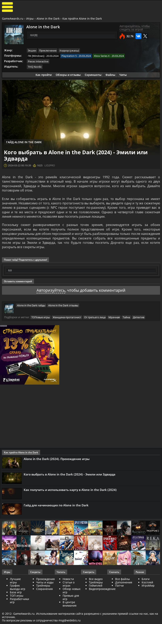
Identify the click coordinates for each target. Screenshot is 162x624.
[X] (145, 36)
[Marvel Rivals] (81, 558)
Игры (30, 18)
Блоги (146, 579)
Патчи (119, 585)
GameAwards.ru (12, 18)
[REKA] (153, 543)
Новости (68, 579)
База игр (16, 592)
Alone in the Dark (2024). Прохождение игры (56, 459)
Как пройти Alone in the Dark (82, 18)
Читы (123, 75)
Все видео (96, 579)
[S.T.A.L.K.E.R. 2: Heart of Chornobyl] (9, 528)
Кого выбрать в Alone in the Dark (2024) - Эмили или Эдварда (69, 474)
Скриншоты (93, 75)
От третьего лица (94, 317)
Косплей (147, 582)
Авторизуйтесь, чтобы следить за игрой (135, 27)
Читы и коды (45, 582)
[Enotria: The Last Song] (38, 558)
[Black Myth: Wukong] (23, 528)
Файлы (110, 75)
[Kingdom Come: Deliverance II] (38, 528)
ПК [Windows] (36, 56)
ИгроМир (148, 585)
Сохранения (44, 589)
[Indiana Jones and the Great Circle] (66, 528)
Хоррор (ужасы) (69, 50)
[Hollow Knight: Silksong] (81, 543)
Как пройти (44, 75)
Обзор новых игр (71, 590)
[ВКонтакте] (138, 36)
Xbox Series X (102, 56)
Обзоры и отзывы (68, 75)
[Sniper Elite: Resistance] (52, 543)
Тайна (126, 317)
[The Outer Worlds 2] (66, 558)
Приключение (48, 50)
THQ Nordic (35, 67)
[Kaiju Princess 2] (124, 558)
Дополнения (123, 582)
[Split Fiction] (81, 528)
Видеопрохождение (102, 589)
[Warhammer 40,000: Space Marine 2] (66, 543)
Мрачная (114, 317)
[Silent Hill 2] (38, 543)
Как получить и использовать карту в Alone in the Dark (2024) (70, 490)
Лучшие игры (15, 580)
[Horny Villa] (52, 558)
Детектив (138, 317)
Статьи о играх (68, 584)
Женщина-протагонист (67, 317)
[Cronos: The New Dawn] (23, 558)
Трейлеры (96, 582)
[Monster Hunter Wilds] (9, 558)
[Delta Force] (124, 528)
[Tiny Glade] (110, 558)
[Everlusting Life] (153, 558)
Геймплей (95, 585)
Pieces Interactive (38, 61)
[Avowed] (138, 528)
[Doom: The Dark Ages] (124, 543)
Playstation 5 (69, 56)
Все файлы (122, 579)
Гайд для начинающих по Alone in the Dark (56, 505)
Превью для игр (71, 597)
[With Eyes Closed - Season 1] (95, 558)
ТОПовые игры (40, 317)
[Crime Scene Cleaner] (52, 528)
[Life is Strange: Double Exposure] (138, 543)
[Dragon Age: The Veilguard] (9, 543)
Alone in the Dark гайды (31, 305)
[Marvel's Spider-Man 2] (110, 543)
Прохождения (45, 579)
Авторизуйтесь (51, 290)
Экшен (32, 50)
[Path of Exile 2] (110, 528)
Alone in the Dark (48, 18)
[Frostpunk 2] (153, 528)
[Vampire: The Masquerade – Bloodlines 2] (23, 543)
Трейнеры (43, 585)
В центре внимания (69, 603)
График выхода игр (17, 587)
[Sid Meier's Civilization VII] (95, 543)
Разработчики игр (19, 600)
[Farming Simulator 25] (95, 528)
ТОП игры (16, 595)
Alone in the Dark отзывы (63, 305)
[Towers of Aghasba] (138, 558)
